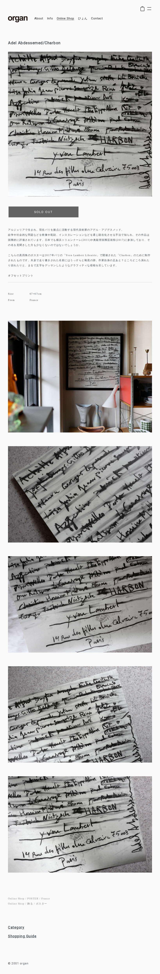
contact (97, 18)
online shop (65, 18)
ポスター (41, 903)
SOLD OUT (43, 212)
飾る (30, 903)
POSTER (32, 898)
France (45, 898)
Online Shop (16, 898)
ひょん (82, 18)
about (38, 18)
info (50, 18)
